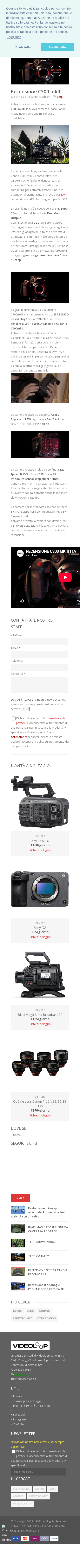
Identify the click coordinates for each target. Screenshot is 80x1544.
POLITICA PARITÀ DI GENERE (31, 1406)
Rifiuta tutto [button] (23, 47)
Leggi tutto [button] (14, 37)
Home (17, 1135)
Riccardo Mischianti (39, 96)
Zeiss (30, 1311)
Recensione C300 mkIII (36, 91)
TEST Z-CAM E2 (38, 1256)
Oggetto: (16, 634)
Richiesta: (18, 673)
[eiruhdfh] (40, 71)
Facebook (19, 1414)
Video (20, 1198)
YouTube (18, 1424)
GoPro (17, 1311)
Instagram (19, 1419)
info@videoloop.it (25, 1379)
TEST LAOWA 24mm (41, 1242)
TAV (63, 194)
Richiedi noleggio (40, 850)
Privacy (17, 1396)
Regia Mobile (21, 1488)
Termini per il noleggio (27, 1401)
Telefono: (17, 660)
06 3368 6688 (22, 1369)
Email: (16, 647)
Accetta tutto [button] (57, 47)
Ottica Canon (46, 1318)
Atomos (44, 1311)
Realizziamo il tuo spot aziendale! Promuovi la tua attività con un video (38, 1212)
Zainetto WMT (22, 1318)
